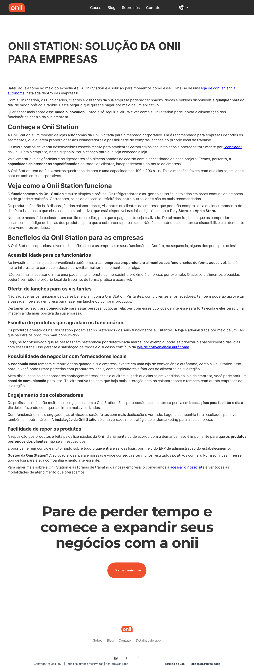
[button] (184, 8)
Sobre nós (131, 7)
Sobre (97, 640)
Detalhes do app (148, 640)
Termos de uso (175, 663)
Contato (153, 7)
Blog (111, 7)
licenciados (233, 147)
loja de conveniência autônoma (163, 347)
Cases (95, 7)
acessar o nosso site (187, 467)
